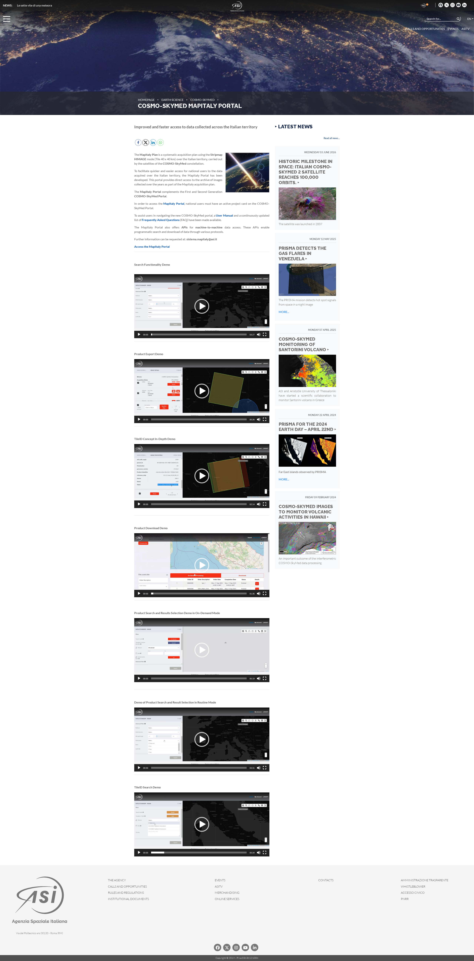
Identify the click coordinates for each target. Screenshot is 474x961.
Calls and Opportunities (425, 28)
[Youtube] (458, 5)
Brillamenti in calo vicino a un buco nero (42, 5)
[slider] (199, 334)
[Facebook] (440, 5)
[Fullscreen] (264, 334)
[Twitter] (446, 5)
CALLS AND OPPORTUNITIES (127, 886)
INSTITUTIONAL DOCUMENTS (128, 899)
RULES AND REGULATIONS (126, 892)
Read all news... (332, 138)
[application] (201, 306)
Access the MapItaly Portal (152, 246)
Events (453, 28)
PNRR (405, 899)
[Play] (139, 334)
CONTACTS (325, 880)
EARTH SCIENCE (172, 99)
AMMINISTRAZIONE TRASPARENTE (424, 880)
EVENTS (220, 880)
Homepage (146, 99)
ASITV (465, 28)
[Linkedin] (464, 5)
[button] (201, 306)
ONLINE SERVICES (227, 899)
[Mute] (259, 334)
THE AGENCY (117, 880)
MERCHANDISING (227, 892)
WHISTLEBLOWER (413, 886)
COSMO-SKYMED (202, 99)
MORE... (284, 312)
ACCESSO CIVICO (413, 892)
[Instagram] (452, 5)
